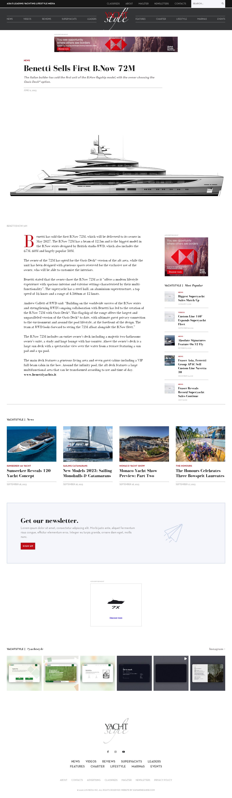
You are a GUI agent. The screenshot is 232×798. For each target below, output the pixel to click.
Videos (27, 19)
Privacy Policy (163, 780)
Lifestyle (181, 19)
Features (141, 19)
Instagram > (217, 649)
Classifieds (113, 4)
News (10, 19)
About (129, 4)
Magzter (144, 4)
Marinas (202, 19)
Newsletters (161, 4)
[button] (24, 673)
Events (221, 19)
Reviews (46, 19)
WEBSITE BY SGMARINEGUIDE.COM (138, 790)
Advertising (94, 780)
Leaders (91, 19)
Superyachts (69, 19)
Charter (161, 19)
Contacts (180, 4)
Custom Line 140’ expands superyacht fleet (192, 320)
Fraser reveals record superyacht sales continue (191, 392)
